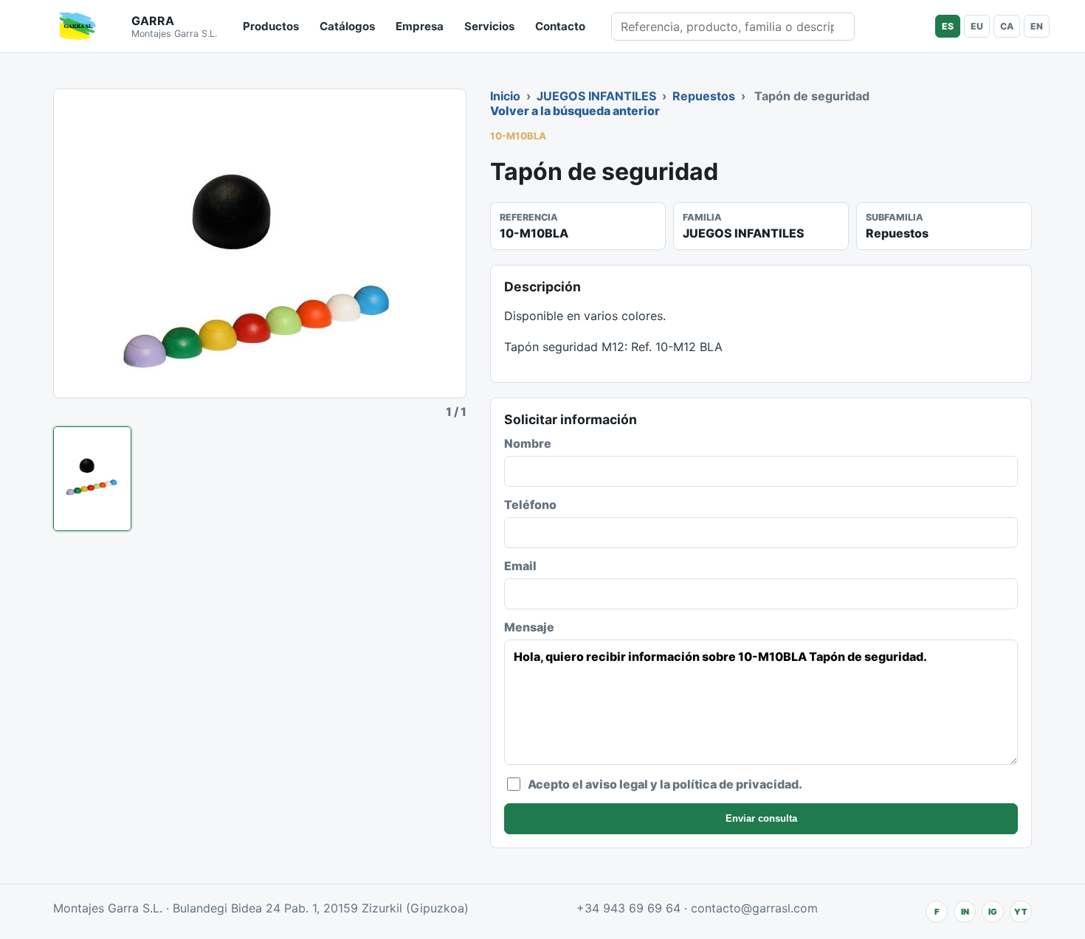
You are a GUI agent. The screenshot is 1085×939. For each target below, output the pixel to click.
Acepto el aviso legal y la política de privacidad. (665, 784)
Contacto (560, 26)
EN (1036, 26)
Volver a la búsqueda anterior (575, 110)
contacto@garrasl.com (754, 908)
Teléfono (530, 504)
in (965, 912)
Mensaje (529, 627)
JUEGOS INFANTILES (596, 96)
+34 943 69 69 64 (628, 908)
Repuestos (703, 96)
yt (1020, 912)
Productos (271, 26)
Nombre (527, 443)
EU (977, 26)
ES (948, 26)
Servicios (489, 26)
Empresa (420, 26)
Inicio (505, 96)
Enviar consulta (761, 818)
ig (992, 912)
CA (1006, 26)
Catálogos (347, 26)
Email (520, 565)
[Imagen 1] (92, 478)
